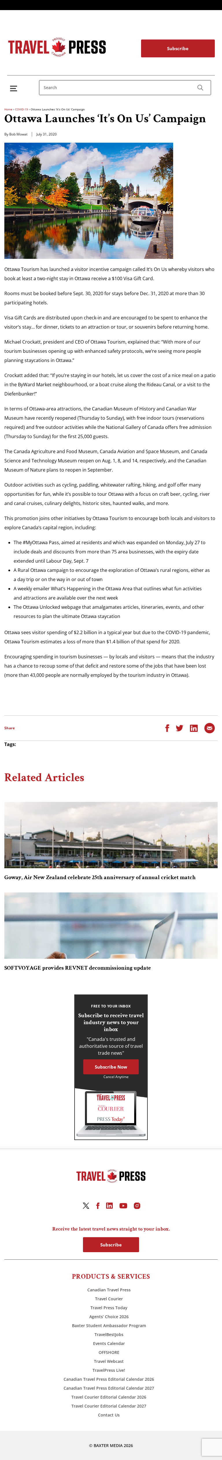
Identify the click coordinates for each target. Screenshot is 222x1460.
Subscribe (177, 48)
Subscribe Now (111, 1067)
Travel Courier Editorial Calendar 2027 (108, 1406)
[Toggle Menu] (14, 88)
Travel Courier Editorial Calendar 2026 (108, 1397)
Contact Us (109, 1415)
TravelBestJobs (109, 1334)
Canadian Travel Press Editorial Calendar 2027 (109, 1388)
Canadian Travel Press (109, 1290)
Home (8, 109)
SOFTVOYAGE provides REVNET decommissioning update (77, 967)
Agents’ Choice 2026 (109, 1316)
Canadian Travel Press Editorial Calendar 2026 (109, 1379)
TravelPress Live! (108, 1370)
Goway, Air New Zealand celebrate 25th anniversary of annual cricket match (100, 877)
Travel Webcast (109, 1361)
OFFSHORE (109, 1352)
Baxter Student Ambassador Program (109, 1325)
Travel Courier (109, 1298)
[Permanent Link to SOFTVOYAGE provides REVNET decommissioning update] (111, 925)
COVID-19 (21, 109)
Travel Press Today (108, 1307)
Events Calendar (109, 1343)
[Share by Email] (209, 728)
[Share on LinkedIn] (194, 728)
